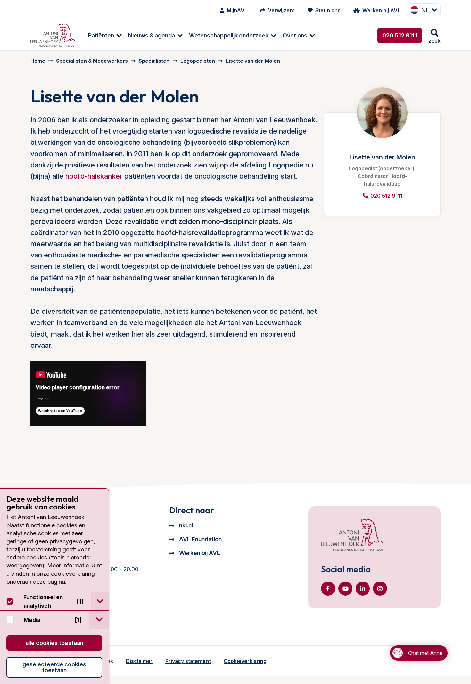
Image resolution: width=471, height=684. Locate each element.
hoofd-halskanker (93, 176)
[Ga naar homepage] (52, 35)
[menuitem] (102, 35)
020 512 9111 (399, 35)
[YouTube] (345, 589)
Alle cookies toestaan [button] (54, 642)
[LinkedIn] (363, 589)
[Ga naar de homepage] (352, 535)
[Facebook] (328, 589)
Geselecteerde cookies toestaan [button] (54, 667)
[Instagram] (380, 589)
